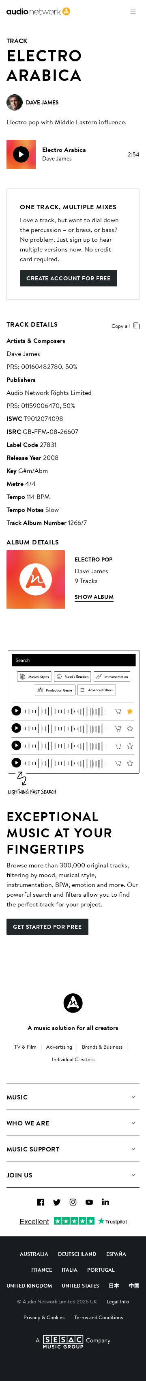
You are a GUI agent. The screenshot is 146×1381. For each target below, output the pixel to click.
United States (80, 1285)
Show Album (94, 597)
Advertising (59, 1046)
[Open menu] (133, 11)
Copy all (121, 326)
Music (17, 1097)
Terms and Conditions (98, 1317)
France (41, 1269)
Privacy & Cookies (44, 1317)
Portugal (101, 1269)
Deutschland (77, 1253)
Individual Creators (73, 1059)
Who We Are (27, 1123)
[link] (38, 11)
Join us (19, 1175)
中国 (134, 1285)
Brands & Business (102, 1046)
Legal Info (118, 1301)
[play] (21, 154)
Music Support (32, 1149)
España (116, 1253)
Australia (34, 1253)
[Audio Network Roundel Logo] (73, 1003)
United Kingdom (29, 1285)
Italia (69, 1269)
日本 (114, 1285)
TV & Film (25, 1046)
